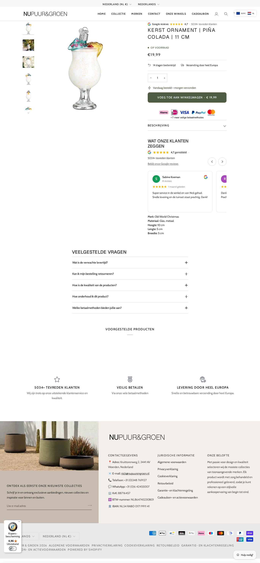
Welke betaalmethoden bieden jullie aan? (97, 308)
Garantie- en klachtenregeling (175, 490)
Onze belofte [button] (218, 455)
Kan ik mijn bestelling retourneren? (93, 274)
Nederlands (147, 4)
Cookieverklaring (167, 476)
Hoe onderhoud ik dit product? (90, 296)
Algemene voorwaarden (172, 462)
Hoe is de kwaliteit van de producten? (94, 285)
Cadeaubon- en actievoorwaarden (178, 497)
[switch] (13, 548)
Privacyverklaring (168, 469)
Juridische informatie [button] (176, 455)
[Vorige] (212, 161)
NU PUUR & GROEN (24, 545)
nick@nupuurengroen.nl (135, 473)
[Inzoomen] (45, 107)
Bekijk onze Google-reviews (163, 163)
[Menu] (19, 522)
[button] (118, 14)
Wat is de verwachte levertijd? (90, 262)
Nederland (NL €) (115, 4)
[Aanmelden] (88, 505)
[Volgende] (222, 161)
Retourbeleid (165, 483)
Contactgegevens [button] (123, 455)
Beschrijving (158, 125)
